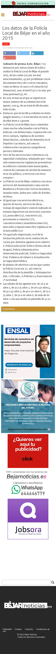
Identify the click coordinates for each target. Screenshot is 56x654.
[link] (9, 53)
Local (6, 44)
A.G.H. (5, 48)
